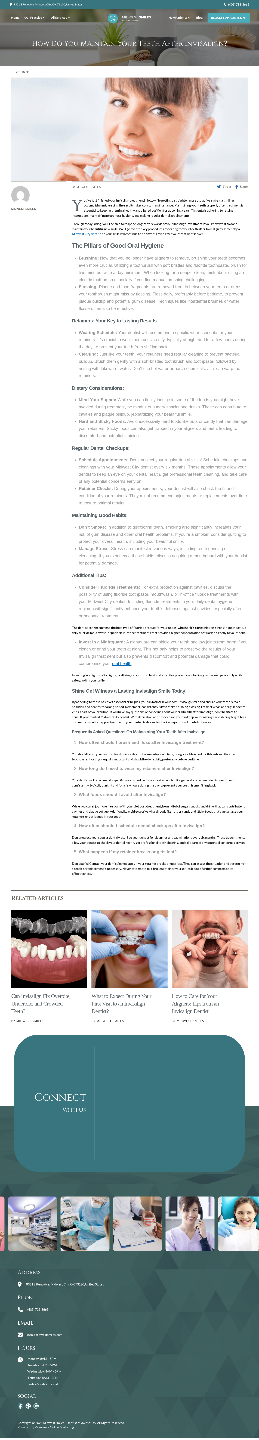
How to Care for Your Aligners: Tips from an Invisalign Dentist (195, 1003)
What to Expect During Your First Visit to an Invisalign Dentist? (121, 1003)
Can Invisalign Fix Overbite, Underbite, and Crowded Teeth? (40, 1003)
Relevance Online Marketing (54, 1427)
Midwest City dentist (86, 234)
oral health (121, 663)
